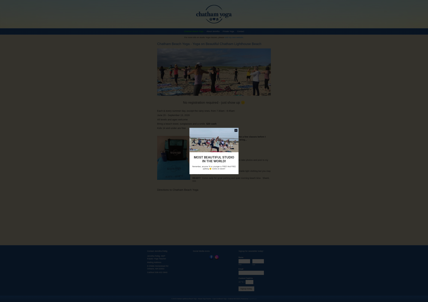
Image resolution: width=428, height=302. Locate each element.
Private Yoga (228, 31)
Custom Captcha (246, 278)
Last (253, 264)
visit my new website (234, 37)
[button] (160, 72)
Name (242, 257)
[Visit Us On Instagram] (216, 257)
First (240, 264)
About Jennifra (213, 31)
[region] (214, 72)
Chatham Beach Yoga (193, 31)
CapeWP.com (253, 299)
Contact (240, 31)
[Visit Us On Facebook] (211, 257)
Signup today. (246, 289)
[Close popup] (236, 130)
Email (241, 269)
